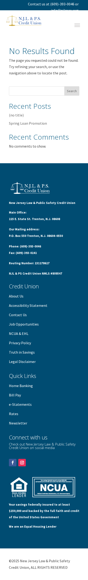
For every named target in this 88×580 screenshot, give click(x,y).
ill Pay (16, 395)
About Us (16, 296)
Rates (13, 413)
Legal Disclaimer (22, 361)
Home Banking (21, 385)
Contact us (36, 4)
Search (72, 91)
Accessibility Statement (28, 305)
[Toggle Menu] (77, 25)
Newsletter (18, 423)
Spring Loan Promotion (28, 123)
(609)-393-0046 (62, 4)
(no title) (16, 115)
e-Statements (20, 404)
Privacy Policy (20, 343)
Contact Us (18, 314)
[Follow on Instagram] (22, 462)
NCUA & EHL (18, 333)
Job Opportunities (24, 324)
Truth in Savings (22, 352)
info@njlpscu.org (65, 10)
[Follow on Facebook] (12, 462)
